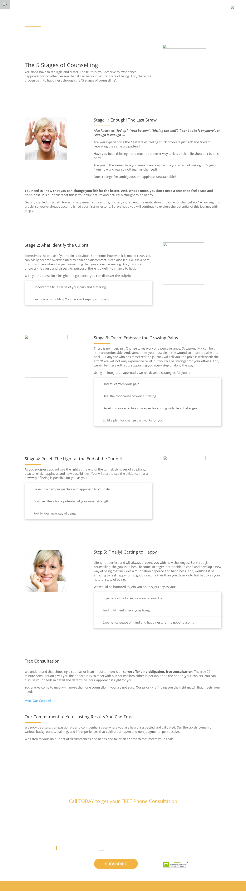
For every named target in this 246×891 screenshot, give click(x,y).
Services (172, 886)
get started (187, 886)
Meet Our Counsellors (40, 701)
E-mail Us (65, 848)
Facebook (167, 851)
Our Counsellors (153, 886)
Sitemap (215, 886)
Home (136, 886)
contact (202, 886)
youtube (177, 851)
